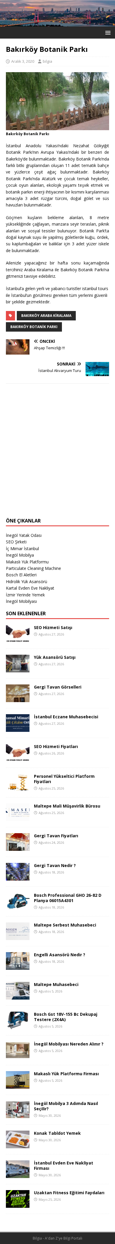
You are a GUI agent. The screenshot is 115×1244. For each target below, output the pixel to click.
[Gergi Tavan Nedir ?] (17, 877)
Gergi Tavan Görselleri (57, 687)
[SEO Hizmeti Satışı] (17, 639)
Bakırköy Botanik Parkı (34, 326)
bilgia (47, 61)
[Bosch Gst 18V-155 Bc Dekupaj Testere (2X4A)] (17, 1026)
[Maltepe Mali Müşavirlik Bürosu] (17, 817)
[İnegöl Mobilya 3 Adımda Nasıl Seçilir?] (17, 1115)
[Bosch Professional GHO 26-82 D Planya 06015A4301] (17, 907)
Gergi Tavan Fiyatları (56, 835)
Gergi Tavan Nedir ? (55, 865)
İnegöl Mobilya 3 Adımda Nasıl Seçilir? (66, 1106)
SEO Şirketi (16, 542)
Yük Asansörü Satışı (54, 657)
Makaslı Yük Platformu (27, 562)
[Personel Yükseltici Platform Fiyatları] (17, 788)
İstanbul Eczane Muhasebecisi (66, 716)
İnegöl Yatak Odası (24, 535)
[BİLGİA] (57, 23)
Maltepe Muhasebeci (56, 984)
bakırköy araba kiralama (46, 315)
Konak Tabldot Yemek (57, 1133)
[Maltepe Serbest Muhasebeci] (17, 936)
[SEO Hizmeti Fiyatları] (17, 758)
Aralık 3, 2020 (22, 61)
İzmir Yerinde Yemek (25, 595)
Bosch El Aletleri (21, 575)
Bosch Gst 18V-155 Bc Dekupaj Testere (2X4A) (65, 1016)
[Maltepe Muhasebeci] (17, 996)
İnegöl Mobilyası (21, 601)
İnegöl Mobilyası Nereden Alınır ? (69, 1044)
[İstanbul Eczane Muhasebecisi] (17, 728)
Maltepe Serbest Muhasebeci (65, 925)
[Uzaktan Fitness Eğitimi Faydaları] (17, 1204)
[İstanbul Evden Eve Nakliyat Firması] (17, 1174)
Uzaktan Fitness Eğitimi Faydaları (69, 1192)
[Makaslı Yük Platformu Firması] (17, 1085)
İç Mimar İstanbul (22, 548)
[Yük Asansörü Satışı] (17, 669)
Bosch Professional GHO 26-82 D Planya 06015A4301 (67, 897)
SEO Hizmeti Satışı (53, 627)
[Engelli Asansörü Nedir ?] (17, 966)
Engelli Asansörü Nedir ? (59, 954)
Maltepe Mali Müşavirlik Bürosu (67, 806)
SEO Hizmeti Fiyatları (56, 746)
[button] (107, 32)
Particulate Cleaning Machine (33, 568)
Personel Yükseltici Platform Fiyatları (64, 778)
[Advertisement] (57, 454)
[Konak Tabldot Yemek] (17, 1145)
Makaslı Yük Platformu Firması (66, 1073)
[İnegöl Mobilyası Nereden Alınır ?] (17, 1055)
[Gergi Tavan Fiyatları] (17, 847)
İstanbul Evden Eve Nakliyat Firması (63, 1165)
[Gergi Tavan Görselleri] (17, 699)
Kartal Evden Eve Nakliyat (30, 588)
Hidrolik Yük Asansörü (26, 581)
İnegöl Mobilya (20, 555)
